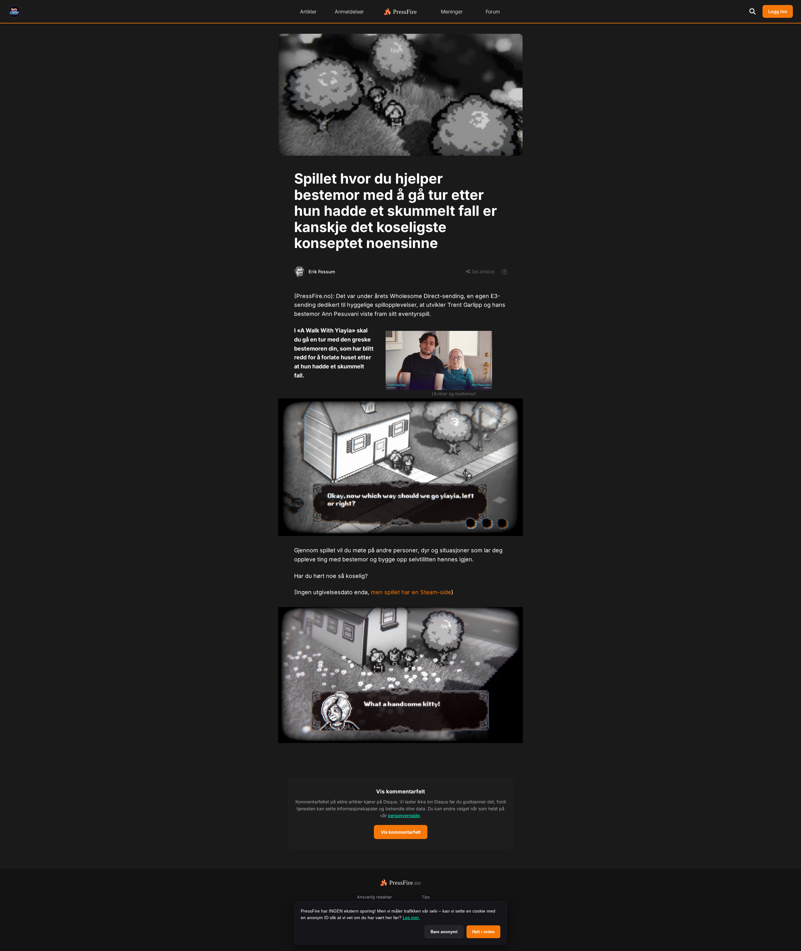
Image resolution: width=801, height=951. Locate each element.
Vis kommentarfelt (401, 832)
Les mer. (411, 917)
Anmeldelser (349, 11)
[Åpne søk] (752, 12)
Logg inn (777, 11)
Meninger (452, 11)
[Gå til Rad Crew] (14, 11)
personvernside (404, 815)
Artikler (308, 11)
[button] (400, 813)
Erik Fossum (322, 271)
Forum (493, 11)
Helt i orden (483, 931)
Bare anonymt (444, 931)
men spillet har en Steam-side (411, 592)
